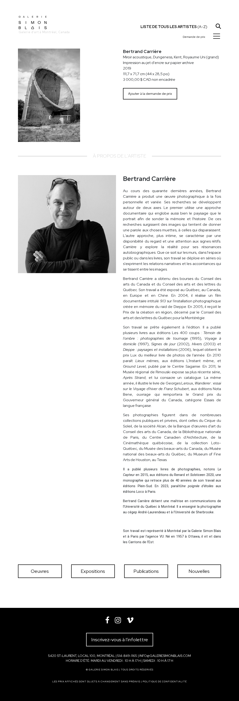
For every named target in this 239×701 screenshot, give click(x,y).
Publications (146, 571)
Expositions (93, 571)
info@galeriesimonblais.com (165, 656)
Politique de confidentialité (165, 681)
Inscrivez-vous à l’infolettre (119, 640)
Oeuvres (40, 571)
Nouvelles (199, 571)
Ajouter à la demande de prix (150, 94)
